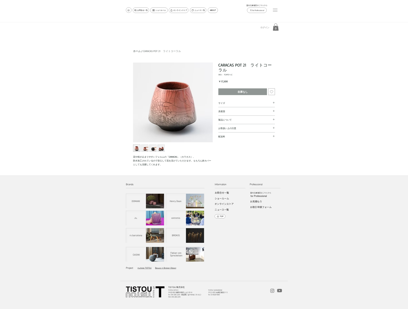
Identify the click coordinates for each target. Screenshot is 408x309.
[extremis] (185, 218)
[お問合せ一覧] (128, 10)
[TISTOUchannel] (279, 291)
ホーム (137, 51)
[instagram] (272, 291)
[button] (275, 10)
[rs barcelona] (145, 235)
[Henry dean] (185, 201)
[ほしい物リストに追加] (271, 91)
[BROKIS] (185, 235)
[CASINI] (145, 254)
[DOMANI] (145, 201)
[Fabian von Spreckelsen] (185, 254)
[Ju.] (145, 218)
